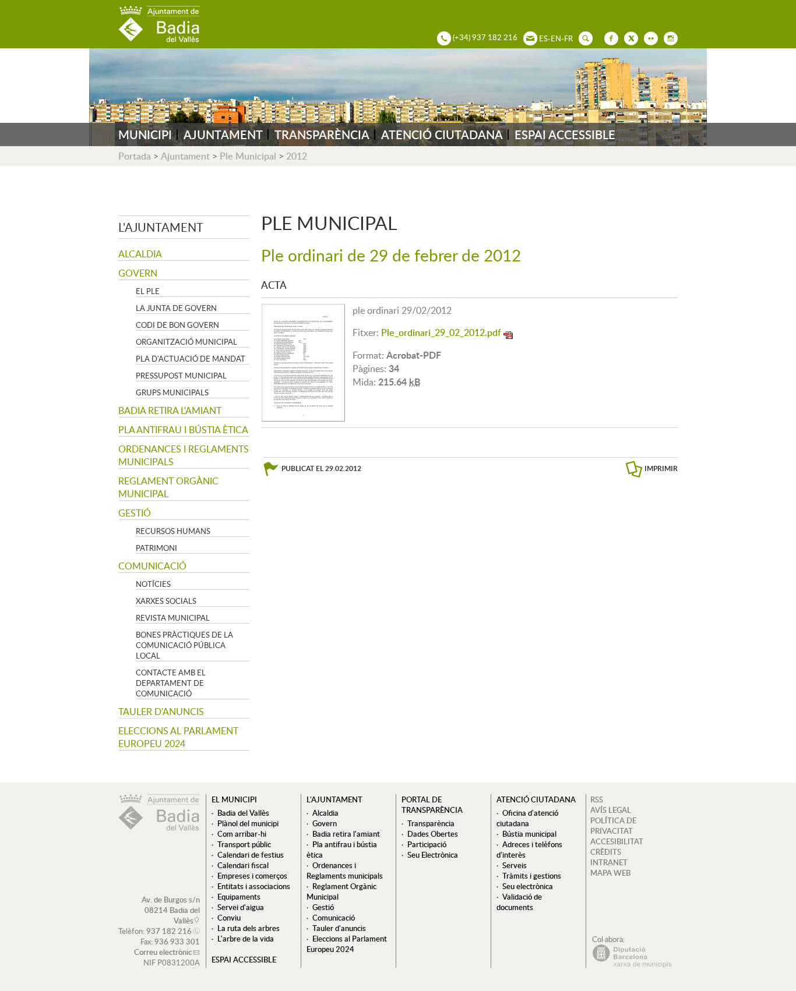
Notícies (153, 584)
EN (556, 38)
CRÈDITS (605, 852)
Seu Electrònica (432, 855)
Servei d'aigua (240, 907)
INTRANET (609, 862)
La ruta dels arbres (248, 928)
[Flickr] (648, 37)
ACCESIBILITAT (616, 841)
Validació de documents (519, 901)
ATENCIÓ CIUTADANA (442, 134)
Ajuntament (185, 156)
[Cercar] (583, 37)
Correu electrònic (163, 952)
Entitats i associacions (253, 886)
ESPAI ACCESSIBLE (565, 134)
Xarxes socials (166, 601)
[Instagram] (668, 37)
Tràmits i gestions (531, 875)
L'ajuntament (160, 227)
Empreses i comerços (252, 875)
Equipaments (238, 896)
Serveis (514, 865)
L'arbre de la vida (245, 938)
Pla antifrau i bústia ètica (183, 429)
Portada (134, 156)
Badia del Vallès (243, 813)
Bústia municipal (529, 834)
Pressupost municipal (181, 375)
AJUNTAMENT (223, 134)
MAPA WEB (610, 873)
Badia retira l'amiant (169, 410)
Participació (426, 844)
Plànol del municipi (248, 823)
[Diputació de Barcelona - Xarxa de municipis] (632, 965)
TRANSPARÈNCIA (321, 134)
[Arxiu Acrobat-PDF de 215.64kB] (303, 361)
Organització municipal (186, 342)
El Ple (148, 291)
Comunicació (152, 566)
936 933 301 (177, 941)
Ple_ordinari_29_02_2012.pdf (441, 332)
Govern (137, 273)
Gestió (134, 513)
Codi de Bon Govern (177, 325)
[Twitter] (628, 37)
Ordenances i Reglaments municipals (183, 455)
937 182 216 (169, 931)
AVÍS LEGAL (610, 810)
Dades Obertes (432, 834)
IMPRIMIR (661, 468)
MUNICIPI (145, 134)
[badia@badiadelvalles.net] (527, 37)
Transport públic (244, 844)
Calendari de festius (250, 855)
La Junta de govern (176, 308)
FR (568, 38)
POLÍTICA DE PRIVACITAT (613, 825)
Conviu (229, 917)
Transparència (431, 823)
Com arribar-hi (241, 834)
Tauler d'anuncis (161, 711)
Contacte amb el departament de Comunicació (171, 683)
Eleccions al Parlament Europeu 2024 (178, 737)
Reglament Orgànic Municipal (168, 487)
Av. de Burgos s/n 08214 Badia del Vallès (171, 910)
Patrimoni (156, 548)
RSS (596, 799)
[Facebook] (608, 37)
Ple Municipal (248, 156)
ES (543, 38)
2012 (296, 156)
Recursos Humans (173, 531)
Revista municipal (173, 618)
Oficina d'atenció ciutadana (527, 818)
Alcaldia (140, 253)
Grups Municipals (172, 392)
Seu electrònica (527, 886)
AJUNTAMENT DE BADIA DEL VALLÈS (159, 24)
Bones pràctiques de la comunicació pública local (184, 645)
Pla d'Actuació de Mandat (190, 358)
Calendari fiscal (243, 865)
